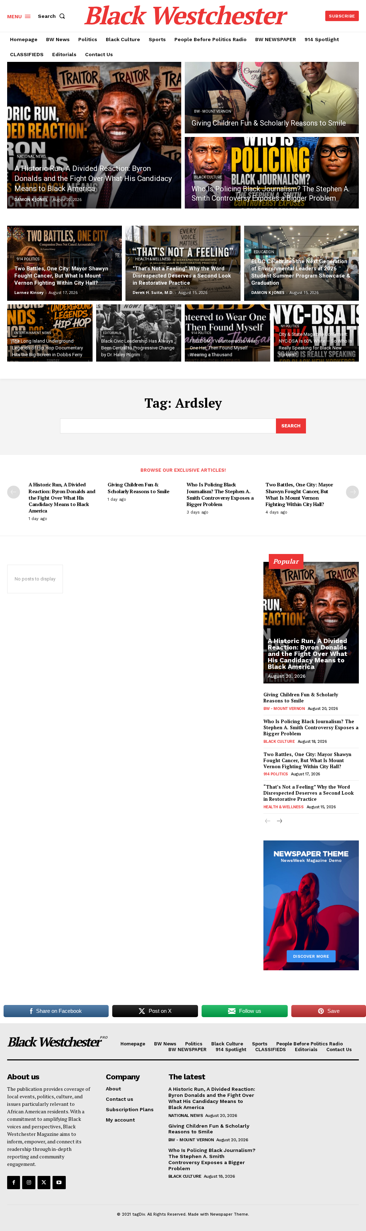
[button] (53, 16)
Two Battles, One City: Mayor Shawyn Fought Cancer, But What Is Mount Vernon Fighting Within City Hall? (299, 494)
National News (31, 156)
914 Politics (28, 259)
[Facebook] (13, 1182)
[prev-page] (13, 492)
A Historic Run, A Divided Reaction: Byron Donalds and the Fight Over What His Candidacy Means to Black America (62, 497)
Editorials (112, 333)
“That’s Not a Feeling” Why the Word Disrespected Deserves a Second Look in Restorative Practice (308, 793)
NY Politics (290, 326)
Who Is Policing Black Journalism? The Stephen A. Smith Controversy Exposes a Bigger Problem (220, 494)
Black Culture (208, 177)
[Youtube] (59, 1182)
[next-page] (352, 492)
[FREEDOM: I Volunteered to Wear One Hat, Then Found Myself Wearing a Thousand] (227, 333)
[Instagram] (28, 1182)
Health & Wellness (152, 259)
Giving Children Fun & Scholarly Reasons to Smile (138, 487)
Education (264, 252)
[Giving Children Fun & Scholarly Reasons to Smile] (272, 97)
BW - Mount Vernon (212, 111)
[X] (44, 1182)
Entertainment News (32, 333)
